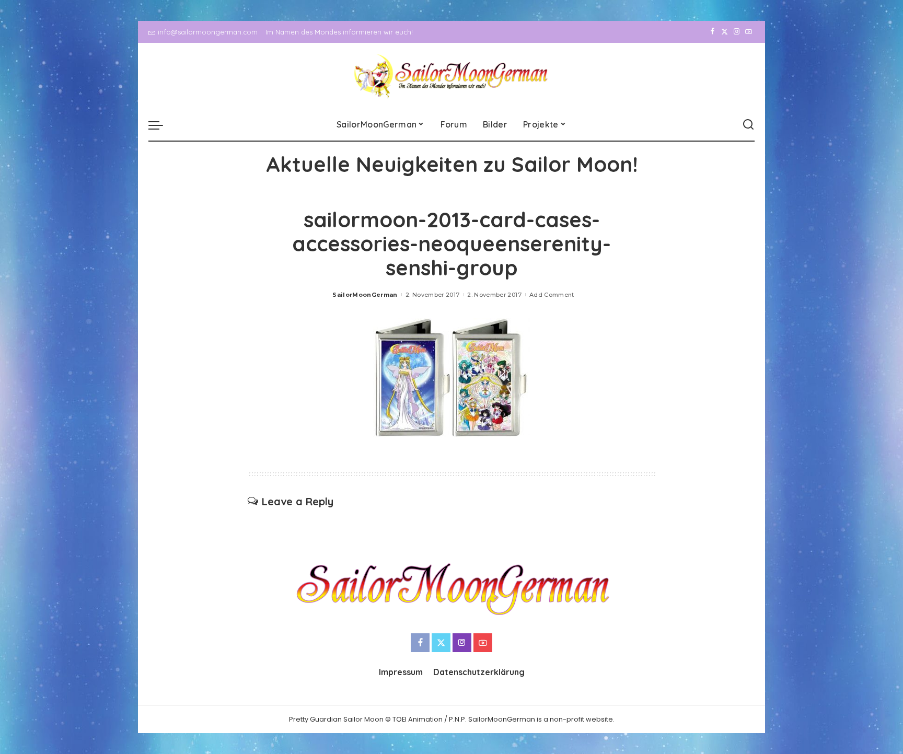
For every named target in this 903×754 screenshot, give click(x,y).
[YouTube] (749, 32)
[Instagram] (737, 32)
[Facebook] (713, 32)
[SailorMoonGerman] (452, 76)
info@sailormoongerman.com (208, 32)
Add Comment (551, 294)
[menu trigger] (160, 125)
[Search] (748, 125)
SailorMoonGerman (365, 294)
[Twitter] (725, 32)
